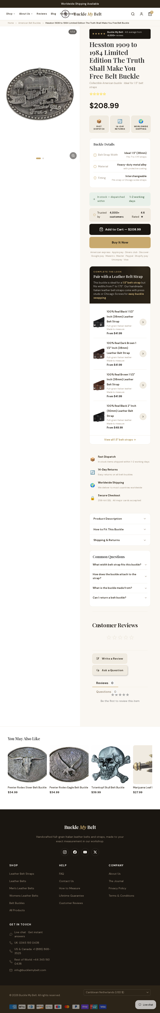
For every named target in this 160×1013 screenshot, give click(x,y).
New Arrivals (67, 13)
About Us (24, 13)
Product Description (107, 518)
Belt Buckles (17, 903)
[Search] (133, 14)
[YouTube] (85, 852)
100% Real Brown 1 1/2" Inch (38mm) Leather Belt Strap (121, 379)
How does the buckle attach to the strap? (114, 576)
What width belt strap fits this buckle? (117, 564)
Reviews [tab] (102, 683)
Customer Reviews (71, 903)
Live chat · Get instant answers (28, 934)
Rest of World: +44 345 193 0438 (32, 961)
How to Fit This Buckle (108, 529)
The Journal (116, 881)
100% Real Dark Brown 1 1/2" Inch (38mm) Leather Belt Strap (121, 348)
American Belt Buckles (29, 23)
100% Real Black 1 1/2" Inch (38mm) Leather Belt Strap (120, 316)
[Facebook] (75, 852)
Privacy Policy (117, 888)
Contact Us (66, 881)
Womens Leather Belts (23, 895)
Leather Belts (17, 881)
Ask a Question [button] (112, 670)
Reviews (42, 13)
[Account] (141, 14)
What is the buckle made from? (112, 588)
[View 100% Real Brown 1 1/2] (143, 385)
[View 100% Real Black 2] (143, 416)
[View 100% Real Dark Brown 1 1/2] (143, 353)
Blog (53, 13)
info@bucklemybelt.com (30, 970)
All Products (17, 910)
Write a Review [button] (112, 658)
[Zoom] (73, 155)
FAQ (61, 873)
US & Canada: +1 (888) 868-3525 (32, 951)
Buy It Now (120, 242)
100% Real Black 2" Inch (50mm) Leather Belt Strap (121, 410)
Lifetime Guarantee (71, 895)
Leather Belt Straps (21, 873)
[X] (95, 852)
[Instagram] (65, 852)
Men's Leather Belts (21, 888)
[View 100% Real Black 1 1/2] (143, 322)
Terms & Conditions (121, 895)
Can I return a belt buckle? (109, 597)
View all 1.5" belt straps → (120, 439)
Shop (9, 13)
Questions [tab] (103, 692)
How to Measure (69, 888)
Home (11, 23)
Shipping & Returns (106, 540)
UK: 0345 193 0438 (26, 942)
